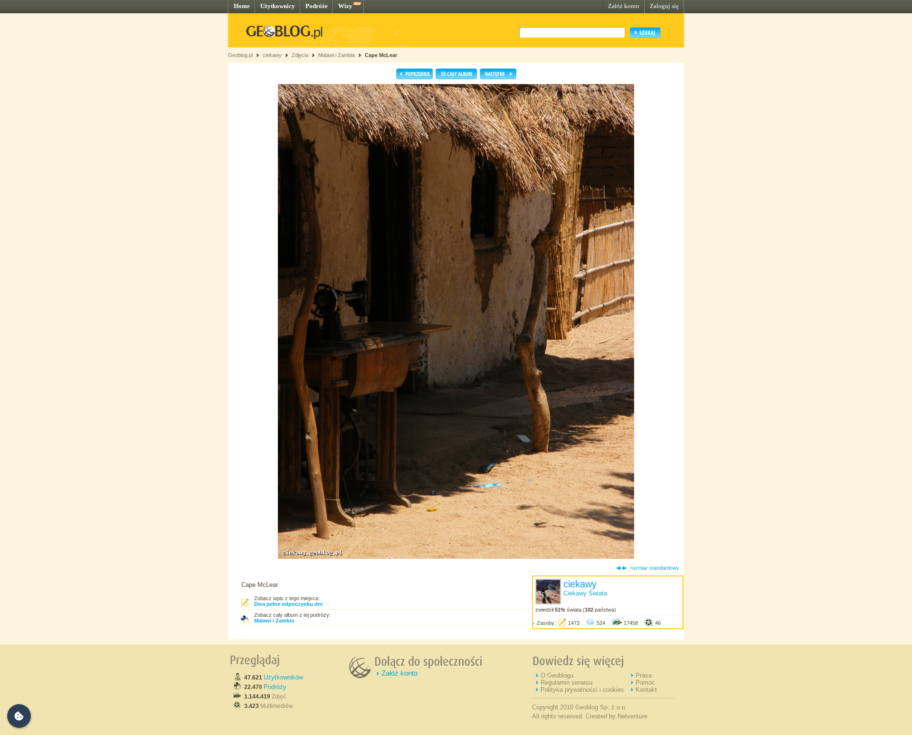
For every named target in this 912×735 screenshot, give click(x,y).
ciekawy (272, 55)
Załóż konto (623, 5)
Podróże (316, 5)
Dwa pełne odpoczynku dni (288, 604)
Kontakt (646, 689)
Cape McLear (381, 55)
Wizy (345, 5)
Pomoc (645, 682)
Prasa (644, 675)
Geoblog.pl (240, 55)
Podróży (275, 686)
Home (242, 5)
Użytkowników (283, 677)
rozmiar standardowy (654, 568)
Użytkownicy (277, 5)
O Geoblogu (557, 675)
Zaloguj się (664, 5)
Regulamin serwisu (566, 682)
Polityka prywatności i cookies (582, 689)
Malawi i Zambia (336, 55)
